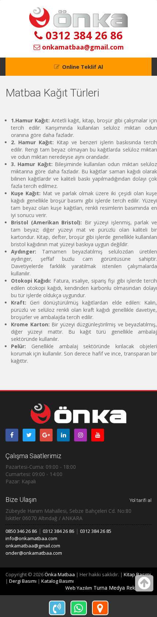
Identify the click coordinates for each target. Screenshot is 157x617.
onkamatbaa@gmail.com (82, 47)
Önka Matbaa (60, 574)
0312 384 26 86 (83, 35)
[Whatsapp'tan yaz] (78, 608)
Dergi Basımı (23, 581)
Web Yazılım (78, 588)
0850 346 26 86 (21, 531)
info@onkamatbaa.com (31, 538)
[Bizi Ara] (57, 608)
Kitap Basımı (137, 574)
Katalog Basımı (57, 581)
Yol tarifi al (141, 500)
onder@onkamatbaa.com (33, 553)
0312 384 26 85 (95, 531)
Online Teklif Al (82, 66)
